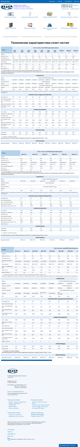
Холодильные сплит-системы (16, 416)
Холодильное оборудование (11, 36)
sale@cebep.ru (76, 5)
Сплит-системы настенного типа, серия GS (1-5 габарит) (61, 36)
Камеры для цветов (14, 408)
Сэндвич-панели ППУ (37, 416)
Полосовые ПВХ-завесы (38, 408)
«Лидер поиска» (31, 439)
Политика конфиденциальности (16, 391)
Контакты (76, 1)
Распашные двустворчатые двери (40, 404)
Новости (60, 1)
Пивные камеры (13, 406)
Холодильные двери (37, 400)
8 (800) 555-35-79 (66, 5)
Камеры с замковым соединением (17, 402)
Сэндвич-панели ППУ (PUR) (50, 17)
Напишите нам (65, 8)
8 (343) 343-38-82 (66, 7)
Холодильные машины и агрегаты (69, 17)
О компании (52, 1)
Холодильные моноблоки (15, 414)
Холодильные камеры (10, 17)
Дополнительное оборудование (69, 28)
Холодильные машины (14, 412)
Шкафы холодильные (10, 28)
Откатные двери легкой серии (40, 406)
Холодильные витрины (30, 28)
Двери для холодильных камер (30, 17)
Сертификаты (68, 1)
